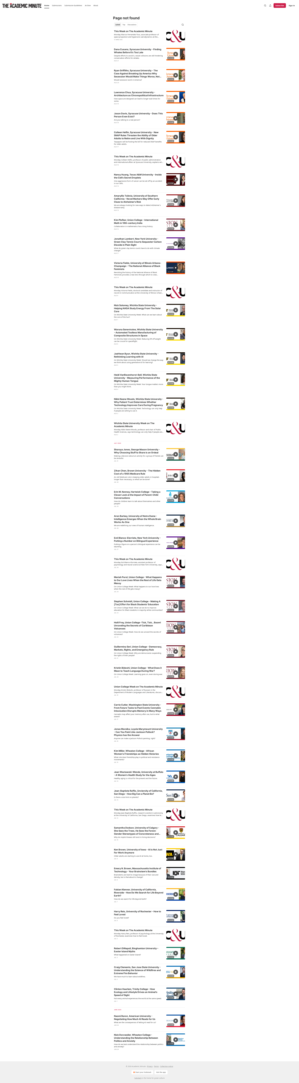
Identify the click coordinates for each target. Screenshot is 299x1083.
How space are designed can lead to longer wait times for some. (137, 99)
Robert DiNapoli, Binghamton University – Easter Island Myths (136, 950)
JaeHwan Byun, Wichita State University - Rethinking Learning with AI (136, 355)
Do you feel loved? (121, 918)
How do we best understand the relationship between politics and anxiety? (138, 1045)
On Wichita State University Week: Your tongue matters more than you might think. (138, 385)
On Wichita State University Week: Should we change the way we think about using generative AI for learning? (138, 361)
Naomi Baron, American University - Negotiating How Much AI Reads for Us (134, 1017)
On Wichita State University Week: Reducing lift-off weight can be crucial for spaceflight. (137, 340)
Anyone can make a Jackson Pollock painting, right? (134, 738)
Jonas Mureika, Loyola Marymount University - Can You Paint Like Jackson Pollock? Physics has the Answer (138, 732)
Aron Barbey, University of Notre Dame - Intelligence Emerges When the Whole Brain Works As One (137, 519)
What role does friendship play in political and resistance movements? (136, 758)
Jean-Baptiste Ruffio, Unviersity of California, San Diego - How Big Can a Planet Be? (138, 792)
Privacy (150, 1066)
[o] (175, 54)
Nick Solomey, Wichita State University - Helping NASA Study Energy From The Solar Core (137, 308)
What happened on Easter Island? (127, 954)
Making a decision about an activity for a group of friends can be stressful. (138, 457)
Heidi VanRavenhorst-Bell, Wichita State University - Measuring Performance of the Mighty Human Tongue (137, 378)
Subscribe (279, 5)
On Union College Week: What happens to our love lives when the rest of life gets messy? (136, 587)
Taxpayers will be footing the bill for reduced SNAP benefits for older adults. (138, 142)
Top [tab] (124, 25)
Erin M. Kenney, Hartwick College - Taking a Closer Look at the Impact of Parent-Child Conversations (137, 495)
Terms (156, 1066)
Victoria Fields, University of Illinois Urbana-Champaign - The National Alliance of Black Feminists (137, 266)
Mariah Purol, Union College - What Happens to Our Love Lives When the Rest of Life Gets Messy (138, 580)
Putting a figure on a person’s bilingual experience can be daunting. (137, 545)
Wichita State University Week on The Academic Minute (134, 425)
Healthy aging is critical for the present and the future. (135, 778)
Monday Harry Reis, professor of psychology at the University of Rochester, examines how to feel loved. (139, 934)
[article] (149, 37)
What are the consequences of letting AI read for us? (135, 1022)
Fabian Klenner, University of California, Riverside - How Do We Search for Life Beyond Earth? (138, 892)
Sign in (292, 5)
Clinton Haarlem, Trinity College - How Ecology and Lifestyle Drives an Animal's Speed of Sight (135, 992)
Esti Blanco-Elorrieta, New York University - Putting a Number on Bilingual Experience (137, 539)
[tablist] (126, 24)
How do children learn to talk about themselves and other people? (137, 502)
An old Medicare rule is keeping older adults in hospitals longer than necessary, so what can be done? (136, 478)
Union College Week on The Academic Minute (138, 686)
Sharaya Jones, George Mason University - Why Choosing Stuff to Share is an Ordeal (137, 451)
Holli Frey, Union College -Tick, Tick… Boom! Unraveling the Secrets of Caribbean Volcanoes (137, 625)
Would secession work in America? (128, 80)
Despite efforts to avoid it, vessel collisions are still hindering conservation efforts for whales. (138, 56)
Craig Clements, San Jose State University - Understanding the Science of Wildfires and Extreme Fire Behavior (137, 970)
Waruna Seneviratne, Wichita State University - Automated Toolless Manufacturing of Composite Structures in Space (138, 332)
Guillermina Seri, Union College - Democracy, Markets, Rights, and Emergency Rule (138, 648)
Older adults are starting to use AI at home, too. (133, 856)
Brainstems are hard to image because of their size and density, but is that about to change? (136, 876)
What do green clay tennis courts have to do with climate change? (137, 249)
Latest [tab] (117, 25)
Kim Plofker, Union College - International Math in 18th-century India (136, 221)
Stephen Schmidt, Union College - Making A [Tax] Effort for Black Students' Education (137, 603)
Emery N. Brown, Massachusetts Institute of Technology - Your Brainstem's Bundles (137, 870)
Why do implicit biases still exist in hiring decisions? (135, 837)
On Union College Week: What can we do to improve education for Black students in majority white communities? (138, 608)
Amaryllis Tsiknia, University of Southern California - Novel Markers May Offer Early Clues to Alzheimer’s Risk (136, 198)
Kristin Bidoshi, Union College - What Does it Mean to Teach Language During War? (138, 669)
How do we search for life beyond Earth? (130, 899)
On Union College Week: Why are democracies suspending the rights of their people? (137, 654)
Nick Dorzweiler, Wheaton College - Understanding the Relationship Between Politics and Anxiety (136, 1038)
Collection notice (166, 1066)
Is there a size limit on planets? (126, 797)
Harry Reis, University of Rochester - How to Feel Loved (137, 913)
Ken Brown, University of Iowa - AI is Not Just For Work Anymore (138, 851)
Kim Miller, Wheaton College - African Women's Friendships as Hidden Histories (136, 752)
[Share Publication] (270, 5)
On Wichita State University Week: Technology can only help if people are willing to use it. (138, 409)
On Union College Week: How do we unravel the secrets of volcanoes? (137, 633)
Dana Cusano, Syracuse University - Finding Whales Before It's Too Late (137, 51)
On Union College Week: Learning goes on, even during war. (138, 674)
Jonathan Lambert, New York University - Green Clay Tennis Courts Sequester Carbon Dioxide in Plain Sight (138, 241)
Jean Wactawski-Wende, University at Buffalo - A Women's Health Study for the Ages (138, 773)
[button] (46, 5)
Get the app (161, 1072)
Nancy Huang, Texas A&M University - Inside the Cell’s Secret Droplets (138, 176)
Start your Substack (143, 1072)
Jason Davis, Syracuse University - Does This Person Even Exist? (138, 115)
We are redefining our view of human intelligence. (134, 525)
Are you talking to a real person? (127, 120)
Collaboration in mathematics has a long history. (133, 226)
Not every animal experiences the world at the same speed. (138, 998)
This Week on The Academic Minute (133, 31)
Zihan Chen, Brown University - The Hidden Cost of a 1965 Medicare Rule (137, 472)
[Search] (265, 5)
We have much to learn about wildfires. (130, 976)
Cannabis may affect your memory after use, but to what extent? (136, 715)
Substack (137, 1078)
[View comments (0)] (131, 42)
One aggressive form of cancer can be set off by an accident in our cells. (138, 182)
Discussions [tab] (132, 25)
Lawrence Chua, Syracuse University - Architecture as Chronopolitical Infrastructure (139, 94)
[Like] (115, 42)
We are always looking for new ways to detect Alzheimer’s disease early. (137, 206)
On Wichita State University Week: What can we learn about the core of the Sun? (138, 315)
